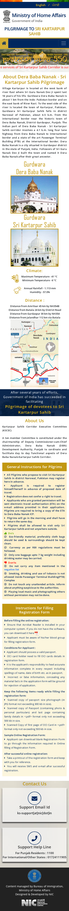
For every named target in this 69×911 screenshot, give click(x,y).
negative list (11, 569)
